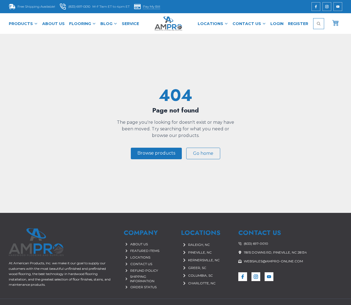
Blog (106, 23)
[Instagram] (326, 6)
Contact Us (247, 23)
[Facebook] (316, 6)
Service (130, 23)
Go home (203, 153)
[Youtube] (337, 6)
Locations (210, 23)
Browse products (156, 153)
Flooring (80, 23)
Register (298, 23)
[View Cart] (335, 22)
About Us (53, 23)
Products (21, 23)
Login (277, 23)
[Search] (318, 23)
